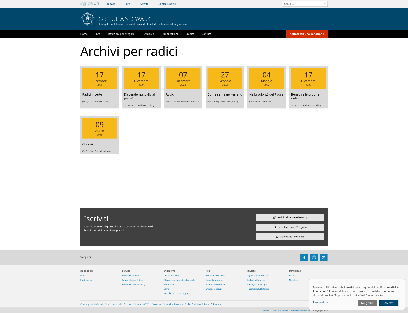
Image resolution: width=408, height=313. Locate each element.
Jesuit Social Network (216, 275)
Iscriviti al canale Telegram (292, 227)
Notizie (83, 275)
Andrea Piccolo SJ (102, 101)
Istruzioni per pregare (121, 34)
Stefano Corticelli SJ (312, 105)
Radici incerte (92, 94)
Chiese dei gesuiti (214, 288)
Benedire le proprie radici (305, 96)
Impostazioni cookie (300, 310)
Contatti (206, 34)
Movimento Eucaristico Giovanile (179, 279)
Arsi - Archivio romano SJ (133, 284)
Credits (190, 34)
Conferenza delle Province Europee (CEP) (127, 304)
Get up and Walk (124, 19)
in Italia (111, 4)
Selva (166, 288)
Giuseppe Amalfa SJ (190, 101)
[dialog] (357, 294)
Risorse (292, 275)
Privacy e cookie (280, 310)
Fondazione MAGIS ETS (216, 284)
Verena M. (266, 101)
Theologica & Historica (258, 288)
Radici (170, 94)
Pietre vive (169, 284)
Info (128, 4)
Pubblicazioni (170, 34)
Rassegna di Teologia (257, 284)
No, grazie (367, 303)
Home (84, 34)
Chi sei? (87, 144)
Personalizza (320, 302)
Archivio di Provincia (131, 275)
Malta (196, 304)
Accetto (388, 303)
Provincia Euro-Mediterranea (167, 304)
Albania (206, 304)
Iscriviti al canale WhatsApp (292, 217)
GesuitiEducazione (214, 279)
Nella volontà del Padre (266, 94)
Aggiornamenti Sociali (257, 275)
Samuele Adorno (103, 151)
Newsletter (294, 279)
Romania (217, 304)
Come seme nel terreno (225, 94)
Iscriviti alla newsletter (292, 236)
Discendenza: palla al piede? (139, 96)
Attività (144, 4)
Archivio (149, 34)
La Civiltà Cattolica (256, 279)
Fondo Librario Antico (132, 279)
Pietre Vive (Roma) (229, 101)
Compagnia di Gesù (91, 304)
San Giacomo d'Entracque (176, 293)
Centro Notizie (167, 4)
